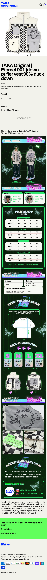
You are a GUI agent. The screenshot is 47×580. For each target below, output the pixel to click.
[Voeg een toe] (10, 98)
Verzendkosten (19, 86)
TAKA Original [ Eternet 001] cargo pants (20, 132)
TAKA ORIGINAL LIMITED (16, 554)
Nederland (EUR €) (8, 572)
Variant (4, 106)
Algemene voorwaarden (9, 559)
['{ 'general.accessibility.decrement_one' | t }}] (1, 98)
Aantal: (4, 94)
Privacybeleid (37, 557)
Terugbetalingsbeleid (23, 557)
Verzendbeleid (24, 559)
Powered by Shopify (8, 557)
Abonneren (7, 533)
